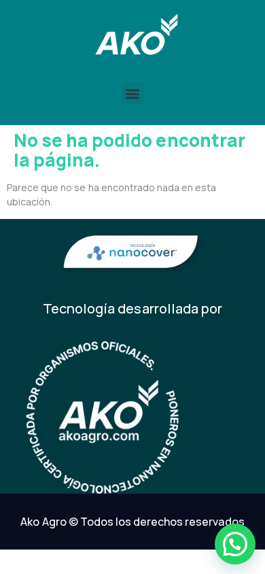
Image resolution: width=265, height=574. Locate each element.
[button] (133, 93)
